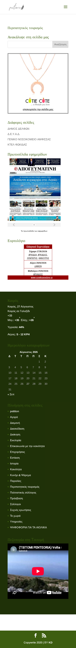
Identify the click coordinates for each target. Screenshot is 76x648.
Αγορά (14, 417)
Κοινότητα (16, 469)
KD (50, 642)
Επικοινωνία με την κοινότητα (27, 446)
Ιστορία (14, 463)
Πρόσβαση (16, 498)
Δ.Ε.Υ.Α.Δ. (14, 134)
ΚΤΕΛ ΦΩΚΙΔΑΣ (17, 144)
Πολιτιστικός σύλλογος (23, 492)
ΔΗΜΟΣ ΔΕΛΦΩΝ (18, 128)
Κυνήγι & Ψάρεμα (20, 475)
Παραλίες (15, 480)
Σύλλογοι (15, 504)
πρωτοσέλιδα (28, 231)
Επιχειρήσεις (17, 451)
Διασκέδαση (17, 428)
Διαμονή (15, 422)
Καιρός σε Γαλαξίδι (19, 311)
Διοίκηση (15, 434)
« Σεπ (11, 394)
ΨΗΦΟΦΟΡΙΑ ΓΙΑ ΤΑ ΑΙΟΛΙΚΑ (28, 527)
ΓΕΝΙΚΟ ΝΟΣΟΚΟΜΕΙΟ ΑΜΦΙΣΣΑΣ (29, 139)
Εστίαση (15, 457)
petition (14, 411)
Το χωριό (15, 515)
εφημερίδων (42, 231)
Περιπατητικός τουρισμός (24, 486)
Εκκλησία (15, 440)
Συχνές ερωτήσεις (20, 509)
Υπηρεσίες (16, 521)
